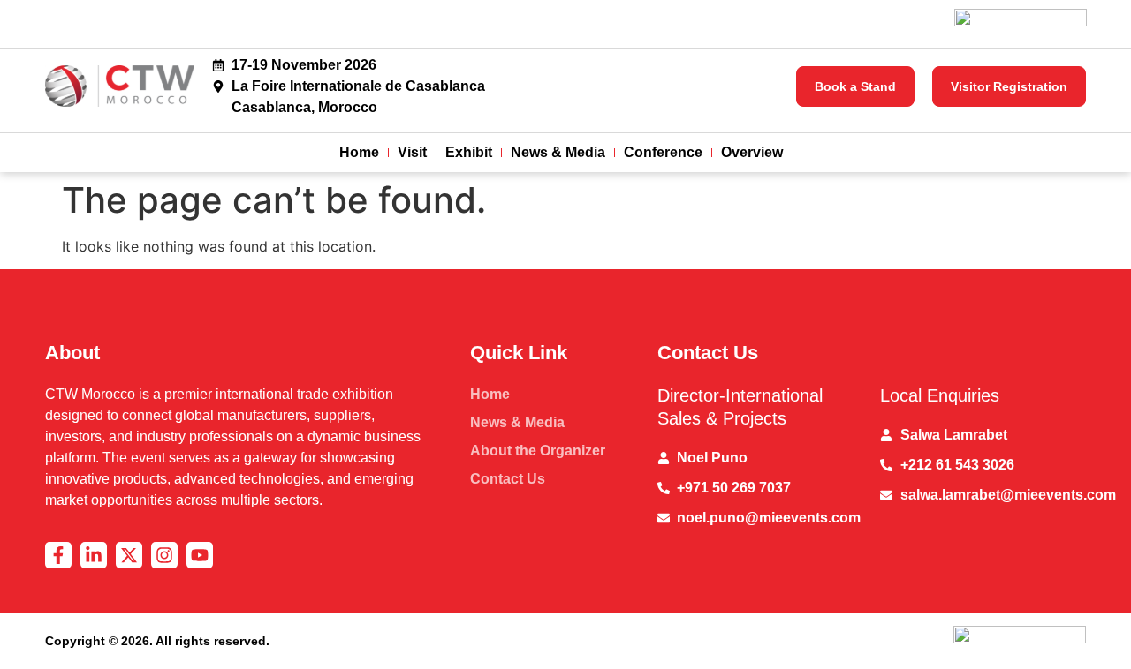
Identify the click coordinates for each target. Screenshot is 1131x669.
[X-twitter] (129, 555)
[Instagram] (164, 555)
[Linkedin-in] (93, 555)
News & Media (558, 152)
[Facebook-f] (58, 555)
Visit (412, 152)
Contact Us (507, 478)
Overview (752, 152)
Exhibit (468, 152)
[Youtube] (199, 555)
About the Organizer (537, 450)
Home (359, 152)
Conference (663, 152)
